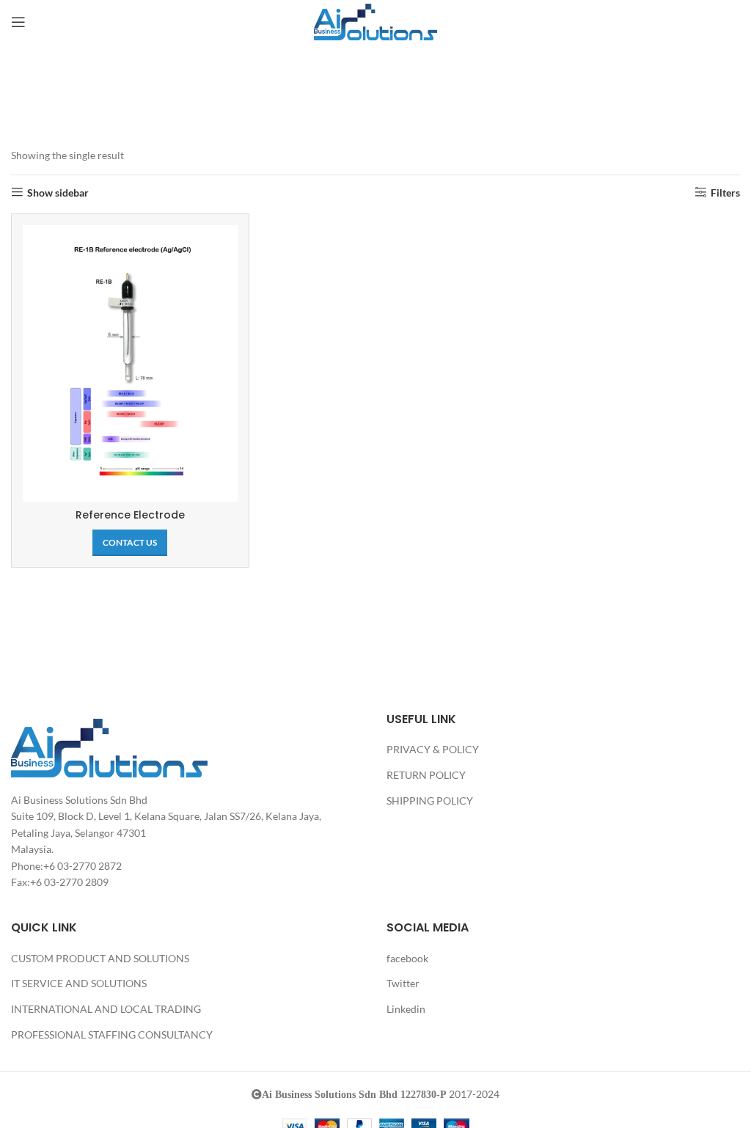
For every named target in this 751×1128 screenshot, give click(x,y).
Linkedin (406, 1009)
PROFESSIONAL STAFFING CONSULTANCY (112, 1034)
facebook (407, 958)
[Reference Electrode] (130, 363)
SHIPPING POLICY (430, 800)
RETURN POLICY (426, 775)
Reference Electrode (130, 515)
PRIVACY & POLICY (433, 749)
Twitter (403, 983)
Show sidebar (58, 192)
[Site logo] (375, 21)
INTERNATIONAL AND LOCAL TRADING (106, 1009)
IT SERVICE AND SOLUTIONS (79, 983)
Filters (725, 192)
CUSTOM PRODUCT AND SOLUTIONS (100, 958)
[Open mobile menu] (18, 22)
